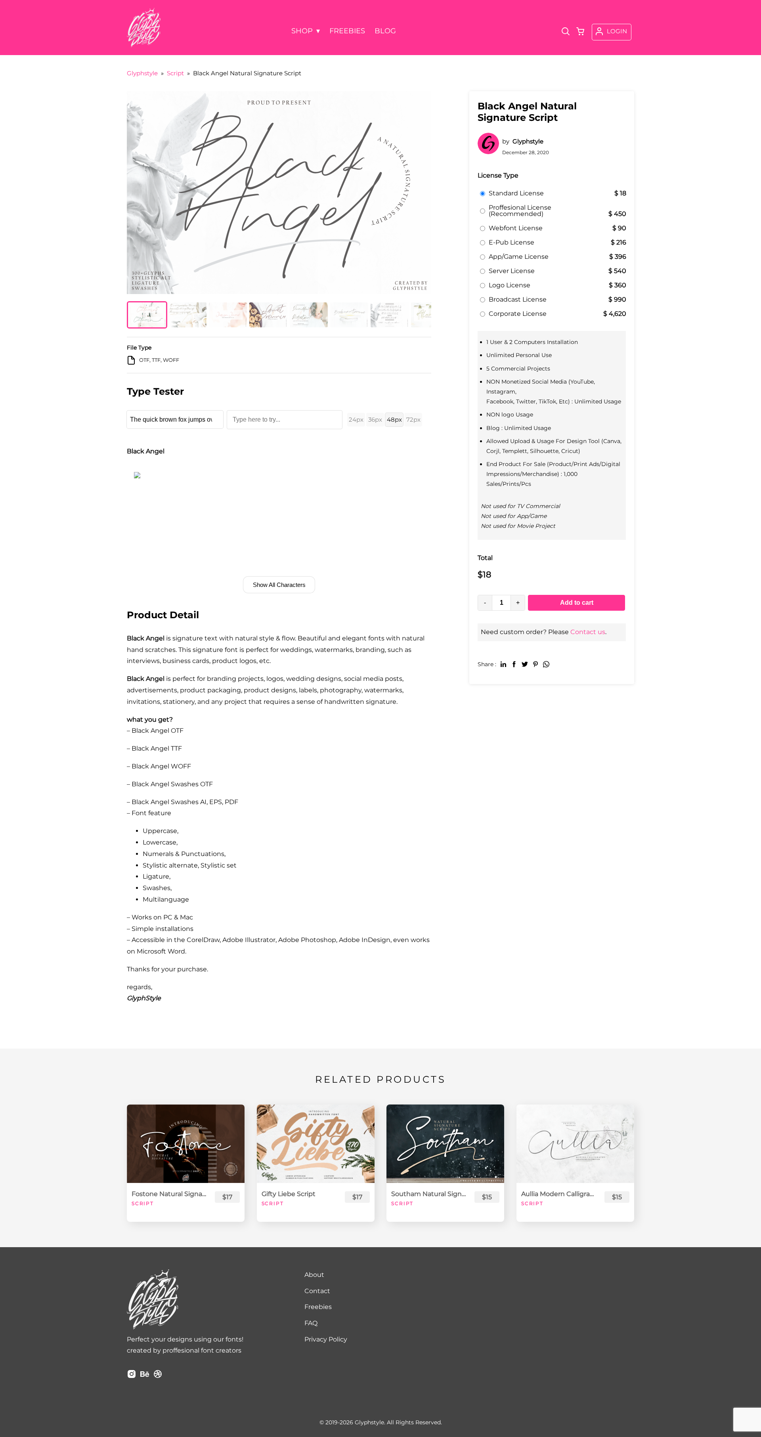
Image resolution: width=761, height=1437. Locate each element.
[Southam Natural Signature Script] (445, 1144)
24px (356, 419)
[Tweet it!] (524, 663)
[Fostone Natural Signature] (186, 1144)
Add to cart (576, 602)
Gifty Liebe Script (288, 1194)
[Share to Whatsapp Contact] (546, 663)
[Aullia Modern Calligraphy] (575, 1144)
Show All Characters (279, 584)
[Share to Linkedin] (503, 663)
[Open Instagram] (131, 1376)
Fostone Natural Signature (170, 1194)
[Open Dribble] (158, 1376)
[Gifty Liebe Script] (316, 1144)
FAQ (310, 1323)
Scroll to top (754, 1235)
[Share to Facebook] (514, 663)
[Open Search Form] (565, 32)
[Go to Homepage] (144, 44)
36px (375, 419)
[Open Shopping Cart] (580, 32)
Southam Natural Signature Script (429, 1194)
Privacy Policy (325, 1339)
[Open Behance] (144, 1376)
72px (413, 419)
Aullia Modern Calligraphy (559, 1194)
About (314, 1274)
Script (143, 1203)
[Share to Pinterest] (535, 663)
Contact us (587, 632)
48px (394, 419)
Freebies (318, 1307)
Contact (317, 1291)
